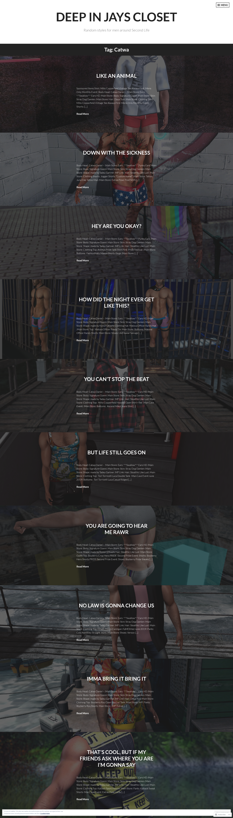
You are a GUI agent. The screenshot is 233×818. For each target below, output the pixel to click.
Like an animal (116, 76)
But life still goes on (116, 452)
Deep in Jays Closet (116, 16)
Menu (224, 5)
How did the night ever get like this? (116, 302)
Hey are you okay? (116, 226)
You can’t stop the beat (116, 379)
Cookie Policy (45, 813)
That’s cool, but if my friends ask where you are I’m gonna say (116, 758)
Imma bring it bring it (116, 679)
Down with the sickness (116, 153)
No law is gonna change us (116, 605)
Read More (82, 113)
